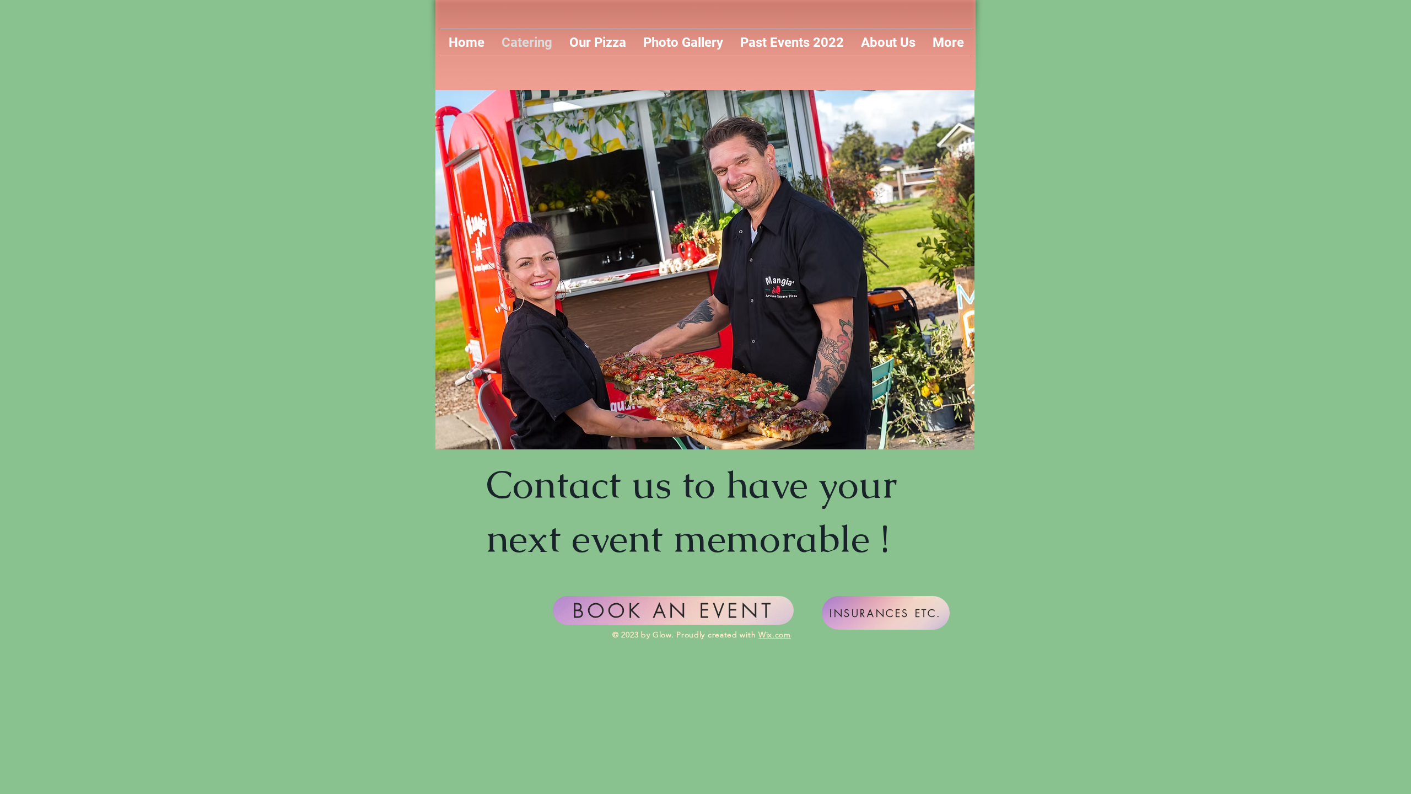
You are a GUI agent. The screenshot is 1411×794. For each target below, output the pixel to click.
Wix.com (774, 635)
